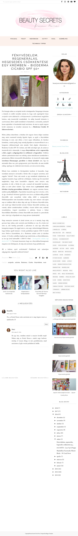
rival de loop (70, 277)
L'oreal (63, 229)
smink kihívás (62, 283)
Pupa (54, 236)
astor (62, 248)
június (59, 436)
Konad (69, 226)
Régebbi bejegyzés (39, 378)
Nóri (13, 329)
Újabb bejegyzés (10, 378)
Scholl (55, 239)
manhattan (56, 267)
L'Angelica (56, 229)
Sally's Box (70, 236)
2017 (56, 411)
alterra (71, 245)
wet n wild (56, 292)
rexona (55, 277)
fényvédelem (38, 262)
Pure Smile (61, 236)
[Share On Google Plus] (43, 257)
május (58, 439)
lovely (69, 261)
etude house (57, 258)
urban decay (65, 289)
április (59, 456)
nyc (59, 273)
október (59, 424)
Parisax (68, 232)
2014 (56, 472)
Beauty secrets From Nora (60, 146)
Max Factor (57, 232)
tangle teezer (58, 286)
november (60, 421)
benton (60, 251)
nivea (54, 273)
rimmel (61, 277)
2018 (56, 408)
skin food (66, 280)
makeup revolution (64, 264)
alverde (55, 248)
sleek (55, 283)
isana (64, 261)
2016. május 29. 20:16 (16, 332)
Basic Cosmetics (58, 223)
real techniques (68, 273)
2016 (56, 414)
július (58, 433)
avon (72, 248)
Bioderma (24, 262)
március (59, 460)
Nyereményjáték (64, 356)
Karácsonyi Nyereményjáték (64, 337)
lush (54, 264)
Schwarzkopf (64, 239)
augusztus (60, 430)
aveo (67, 248)
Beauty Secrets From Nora (34, 533)
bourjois (68, 251)
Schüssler (56, 242)
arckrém (17, 262)
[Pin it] (46, 257)
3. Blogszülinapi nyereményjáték (64, 319)
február (59, 463)
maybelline (65, 267)
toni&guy (56, 289)
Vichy (55, 245)
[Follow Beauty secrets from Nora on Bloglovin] (64, 181)
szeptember (60, 427)
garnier (66, 258)
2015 (56, 469)
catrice (55, 254)
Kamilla (10, 311)
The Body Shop (67, 242)
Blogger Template (49, 533)
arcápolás (11, 262)
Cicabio (31, 262)
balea (55, 251)
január (59, 466)
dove (61, 254)
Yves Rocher (62, 245)
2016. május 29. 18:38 (11, 313)
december (60, 417)
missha (65, 270)
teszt (44, 262)
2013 (56, 475)
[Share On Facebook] (39, 257)
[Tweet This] (36, 257)
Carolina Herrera (59, 226)
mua (70, 270)
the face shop (69, 286)
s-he (54, 280)
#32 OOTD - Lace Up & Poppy (66, 448)
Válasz (46, 324)
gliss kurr (56, 261)
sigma (60, 280)
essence (67, 254)
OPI (63, 232)
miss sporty (57, 270)
